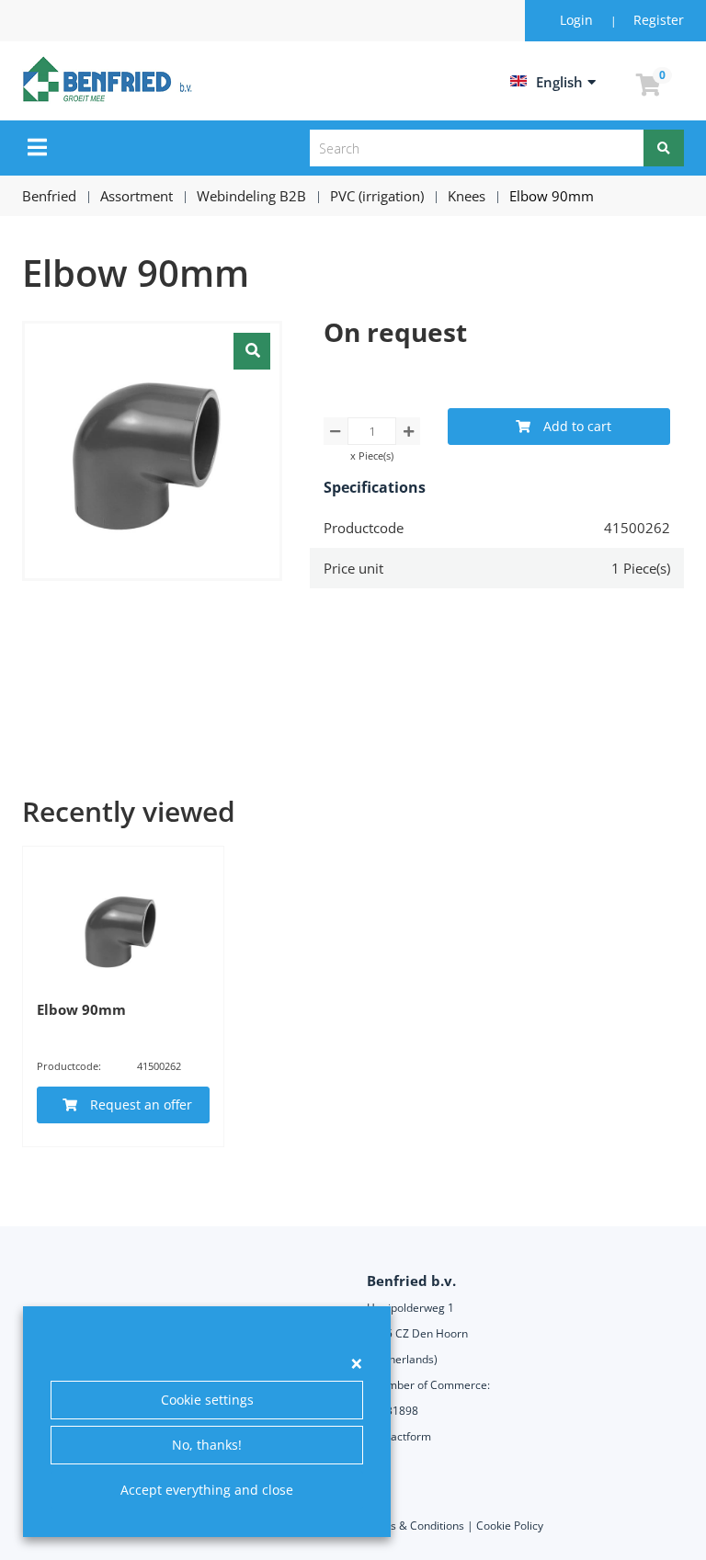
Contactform (399, 1436)
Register (658, 19)
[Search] (663, 148)
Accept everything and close (206, 1489)
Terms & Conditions (413, 1525)
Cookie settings (207, 1399)
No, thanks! (207, 1444)
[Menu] (37, 147)
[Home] (110, 79)
